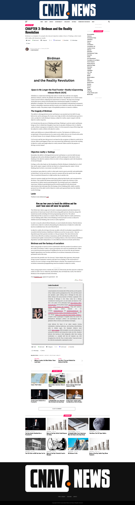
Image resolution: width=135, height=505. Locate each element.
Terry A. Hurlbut (61, 496)
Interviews (89, 67)
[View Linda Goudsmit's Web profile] (45, 312)
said (47, 197)
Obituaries (89, 80)
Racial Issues (90, 82)
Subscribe (69, 496)
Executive (89, 55)
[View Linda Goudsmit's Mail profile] (45, 315)
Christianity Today (91, 37)
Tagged (89, 89)
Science (89, 86)
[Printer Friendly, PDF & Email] (78, 280)
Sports (88, 87)
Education (89, 51)
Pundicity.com (38, 277)
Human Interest (91, 63)
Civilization (67, 21)
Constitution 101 (91, 46)
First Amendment (91, 58)
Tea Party (89, 91)
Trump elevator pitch (92, 92)
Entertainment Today (92, 53)
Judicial (89, 68)
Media (88, 75)
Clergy (88, 43)
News (93, 21)
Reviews (89, 84)
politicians (53, 355)
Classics (89, 41)
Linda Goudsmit (34, 50)
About (46, 21)
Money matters (91, 77)
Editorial (74, 21)
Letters (89, 74)
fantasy (42, 355)
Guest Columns (91, 61)
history (47, 355)
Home (41, 21)
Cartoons (89, 36)
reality (58, 355)
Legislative (89, 70)
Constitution (90, 44)
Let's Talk (89, 72)
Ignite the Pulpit (91, 65)
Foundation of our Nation (84, 21)
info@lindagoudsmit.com (53, 287)
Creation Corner (91, 48)
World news (90, 94)
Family (88, 56)
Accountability (58, 21)
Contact (51, 21)
